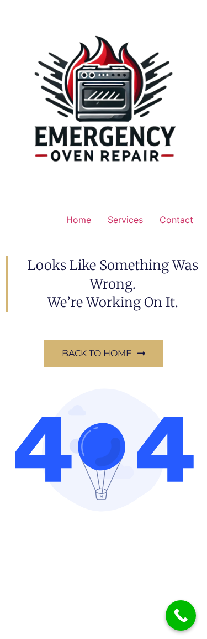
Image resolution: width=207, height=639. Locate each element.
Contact (176, 219)
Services (125, 219)
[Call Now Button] (181, 615)
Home (78, 219)
